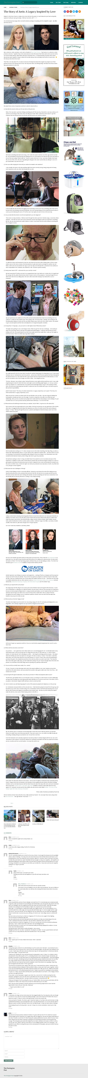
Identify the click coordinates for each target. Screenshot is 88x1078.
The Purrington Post (12, 2)
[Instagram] (71, 11)
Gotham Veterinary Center (39, 580)
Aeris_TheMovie (22, 883)
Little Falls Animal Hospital (33, 581)
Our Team (58, 2)
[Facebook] (65, 11)
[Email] (76, 11)
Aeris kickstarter (9, 796)
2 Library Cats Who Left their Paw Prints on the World (23, 825)
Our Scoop (65, 2)
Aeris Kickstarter (51, 557)
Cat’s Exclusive (49, 580)
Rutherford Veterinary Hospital (19, 581)
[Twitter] (73, 11)
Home (51, 2)
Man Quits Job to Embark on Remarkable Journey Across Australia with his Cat (10, 826)
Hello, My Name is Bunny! (53, 820)
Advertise (73, 2)
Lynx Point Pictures (36, 52)
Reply (11, 840)
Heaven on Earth (18, 562)
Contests (80, 2)
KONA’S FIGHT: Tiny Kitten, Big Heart (24, 785)
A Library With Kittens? (37, 824)
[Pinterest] (68, 11)
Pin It (12, 803)
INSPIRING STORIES (13, 7)
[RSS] (79, 11)
